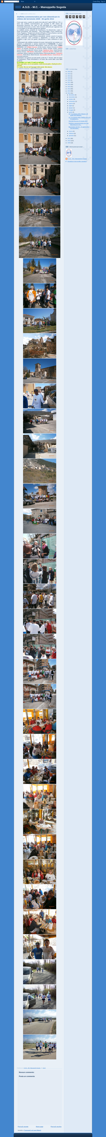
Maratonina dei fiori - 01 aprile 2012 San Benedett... (79, 127)
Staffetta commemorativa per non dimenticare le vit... (79, 124)
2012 (69, 93)
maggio (71, 110)
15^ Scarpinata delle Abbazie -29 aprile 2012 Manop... (78, 114)
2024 (69, 73)
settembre (72, 101)
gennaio (71, 135)
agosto (71, 103)
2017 (69, 82)
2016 (69, 84)
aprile (71, 112)
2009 (69, 142)
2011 (69, 138)
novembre (72, 97)
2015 (69, 86)
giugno (71, 108)
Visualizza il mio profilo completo (77, 161)
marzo (71, 131)
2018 (69, 80)
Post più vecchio (56, 1126)
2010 (69, 140)
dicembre (72, 95)
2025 (69, 71)
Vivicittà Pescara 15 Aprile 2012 (78, 121)
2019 (69, 78)
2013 (69, 91)
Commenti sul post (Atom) (32, 1130)
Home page (39, 1126)
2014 (69, 88)
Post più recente (23, 1126)
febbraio (71, 133)
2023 (69, 76)
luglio (70, 105)
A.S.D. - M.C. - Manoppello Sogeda (44, 7)
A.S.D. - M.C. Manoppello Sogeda (77, 158)
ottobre (71, 99)
